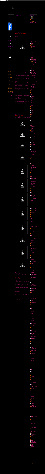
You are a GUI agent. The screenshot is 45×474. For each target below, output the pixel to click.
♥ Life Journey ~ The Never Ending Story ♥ (33, 406)
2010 (31, 463)
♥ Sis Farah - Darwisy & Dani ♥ (34, 195)
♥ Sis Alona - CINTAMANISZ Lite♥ (34, 123)
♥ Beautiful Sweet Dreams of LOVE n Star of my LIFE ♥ (33, 427)
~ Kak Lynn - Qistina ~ (33, 94)
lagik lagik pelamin (32, 400)
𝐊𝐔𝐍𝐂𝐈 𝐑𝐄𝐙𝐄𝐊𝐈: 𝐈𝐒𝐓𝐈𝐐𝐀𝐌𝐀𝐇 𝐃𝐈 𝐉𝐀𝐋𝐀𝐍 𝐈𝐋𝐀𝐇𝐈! (34, 60)
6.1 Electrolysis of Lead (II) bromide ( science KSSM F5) (33, 68)
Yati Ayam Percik (32, 358)
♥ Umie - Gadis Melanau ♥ (33, 48)
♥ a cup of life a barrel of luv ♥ (33, 408)
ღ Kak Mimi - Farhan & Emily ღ (33, 170)
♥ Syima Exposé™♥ (33, 116)
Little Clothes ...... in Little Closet (33, 230)
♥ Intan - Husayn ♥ (32, 308)
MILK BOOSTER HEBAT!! (33, 248)
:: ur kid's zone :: (32, 146)
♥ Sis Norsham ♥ (32, 424)
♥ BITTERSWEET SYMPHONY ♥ (33, 128)
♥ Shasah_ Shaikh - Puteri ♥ (33, 379)
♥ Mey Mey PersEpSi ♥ (33, 423)
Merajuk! (32, 224)
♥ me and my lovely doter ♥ (33, 77)
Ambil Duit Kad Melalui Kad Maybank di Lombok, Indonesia (33, 140)
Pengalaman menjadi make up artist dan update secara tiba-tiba (34, 309)
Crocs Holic (32, 444)
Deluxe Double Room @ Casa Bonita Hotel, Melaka (33, 41)
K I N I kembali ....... (32, 398)
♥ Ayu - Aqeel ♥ (32, 45)
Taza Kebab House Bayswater (33, 79)
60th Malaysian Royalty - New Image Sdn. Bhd (33, 280)
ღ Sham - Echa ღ (32, 137)
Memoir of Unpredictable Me (33, 167)
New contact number (32, 55)
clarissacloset (32, 329)
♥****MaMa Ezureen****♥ (33, 255)
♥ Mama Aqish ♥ (32, 92)
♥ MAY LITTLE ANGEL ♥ (33, 210)
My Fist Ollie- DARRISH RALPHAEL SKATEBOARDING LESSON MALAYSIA (33, 98)
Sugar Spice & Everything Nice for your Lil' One (33, 245)
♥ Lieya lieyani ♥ (32, 253)
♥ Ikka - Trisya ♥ (32, 388)
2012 (31, 462)
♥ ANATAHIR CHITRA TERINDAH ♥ (33, 272)
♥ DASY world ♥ (32, 86)
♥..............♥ (32, 282)
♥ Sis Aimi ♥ (32, 439)
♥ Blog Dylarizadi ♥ (33, 440)
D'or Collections (32, 163)
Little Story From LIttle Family (18, 16)
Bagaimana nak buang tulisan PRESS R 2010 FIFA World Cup (33, 365)
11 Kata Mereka (28, 274)
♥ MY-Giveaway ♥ (32, 320)
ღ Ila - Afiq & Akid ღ (33, 341)
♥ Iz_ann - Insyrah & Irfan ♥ (33, 151)
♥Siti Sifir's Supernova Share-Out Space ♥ (34, 59)
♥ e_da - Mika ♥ (32, 149)
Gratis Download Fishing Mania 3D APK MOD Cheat (33, 75)
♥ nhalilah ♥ (32, 243)
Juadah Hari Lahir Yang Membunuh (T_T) (33, 318)
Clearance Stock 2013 (32, 240)
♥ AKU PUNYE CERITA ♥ (33, 288)
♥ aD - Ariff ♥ (32, 43)
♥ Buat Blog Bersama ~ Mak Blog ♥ (33, 364)
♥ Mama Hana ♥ (32, 446)
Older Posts (29, 298)
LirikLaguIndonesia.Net (11, 93)
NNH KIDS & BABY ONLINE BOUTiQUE (34, 274)
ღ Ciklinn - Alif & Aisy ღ (33, 62)
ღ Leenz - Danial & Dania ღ (33, 434)
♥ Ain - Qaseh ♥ (32, 165)
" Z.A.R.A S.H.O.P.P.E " (33, 70)
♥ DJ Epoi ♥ (32, 235)
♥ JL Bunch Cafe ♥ (33, 441)
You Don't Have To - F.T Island (33, 238)
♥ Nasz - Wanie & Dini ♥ (33, 267)
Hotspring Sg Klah (32, 313)
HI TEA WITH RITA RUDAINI (33, 198)
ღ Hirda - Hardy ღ (33, 120)
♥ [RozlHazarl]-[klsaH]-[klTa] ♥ (34, 416)
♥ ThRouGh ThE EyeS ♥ (33, 415)
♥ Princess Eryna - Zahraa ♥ (33, 306)
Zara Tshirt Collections (33, 311)
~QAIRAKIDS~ (32, 292)
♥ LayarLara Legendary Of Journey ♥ (33, 178)
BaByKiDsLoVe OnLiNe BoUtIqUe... (33, 202)
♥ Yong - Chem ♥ (32, 216)
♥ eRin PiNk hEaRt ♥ (33, 103)
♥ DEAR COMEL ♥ (33, 338)
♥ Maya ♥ (32, 233)
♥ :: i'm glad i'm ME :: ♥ (33, 172)
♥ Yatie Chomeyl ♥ (33, 176)
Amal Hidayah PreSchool (33, 270)
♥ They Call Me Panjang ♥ (33, 261)
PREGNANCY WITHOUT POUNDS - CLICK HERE (33, 382)
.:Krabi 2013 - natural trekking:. (33, 244)
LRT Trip (32, 100)
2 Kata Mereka (27, 21)
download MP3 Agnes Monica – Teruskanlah (10, 96)
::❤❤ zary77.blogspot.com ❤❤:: (34, 192)
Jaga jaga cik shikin (32, 102)
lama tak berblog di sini (33, 334)
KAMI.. (31, 204)
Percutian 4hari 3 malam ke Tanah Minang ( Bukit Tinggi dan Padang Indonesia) (34, 105)
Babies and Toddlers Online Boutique (33, 356)
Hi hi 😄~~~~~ (32, 252)
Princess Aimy (32, 89)
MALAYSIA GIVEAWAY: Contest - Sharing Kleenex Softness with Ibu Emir (34, 286)
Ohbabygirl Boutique (33, 144)
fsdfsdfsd (32, 200)
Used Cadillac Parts (32, 196)
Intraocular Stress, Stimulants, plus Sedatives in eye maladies (34, 222)
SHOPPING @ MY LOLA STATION (33, 420)
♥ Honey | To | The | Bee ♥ (33, 445)
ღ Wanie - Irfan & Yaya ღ (33, 112)
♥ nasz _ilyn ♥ (32, 351)
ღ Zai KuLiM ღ (32, 347)
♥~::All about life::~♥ (33, 361)
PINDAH (32, 392)
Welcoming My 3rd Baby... (33, 242)
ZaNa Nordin (9, 22)
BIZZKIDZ (32, 432)
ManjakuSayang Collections (33, 228)
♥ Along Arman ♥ (32, 263)
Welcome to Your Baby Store (33, 302)
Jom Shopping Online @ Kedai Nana (33, 52)
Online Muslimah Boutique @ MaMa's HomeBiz (34, 259)
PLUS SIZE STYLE (33, 447)
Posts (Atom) (18, 299)
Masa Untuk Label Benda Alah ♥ (33, 66)
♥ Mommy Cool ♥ (32, 185)
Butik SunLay (32, 278)
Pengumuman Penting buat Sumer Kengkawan (20, 33)
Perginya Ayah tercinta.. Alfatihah (33, 107)
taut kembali (32, 352)
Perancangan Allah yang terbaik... (33, 277)
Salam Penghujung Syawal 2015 (33, 181)
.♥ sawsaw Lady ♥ (32, 405)
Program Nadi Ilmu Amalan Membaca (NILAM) (33, 53)
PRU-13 (31, 250)
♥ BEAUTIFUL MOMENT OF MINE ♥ (33, 221)
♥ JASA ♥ (32, 304)
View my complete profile (33, 22)
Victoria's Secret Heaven (33, 190)
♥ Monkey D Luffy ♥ (33, 377)
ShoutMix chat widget (32, 38)
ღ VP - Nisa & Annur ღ (33, 403)
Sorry (31, 157)
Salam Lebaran (32, 354)
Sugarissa (32, 375)
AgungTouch (32, 399)
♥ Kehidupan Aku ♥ (33, 401)
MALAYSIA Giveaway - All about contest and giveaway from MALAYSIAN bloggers (33, 285)
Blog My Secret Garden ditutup (33, 344)
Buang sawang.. (32, 340)
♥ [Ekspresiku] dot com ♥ (33, 208)
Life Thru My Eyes (22, 3)
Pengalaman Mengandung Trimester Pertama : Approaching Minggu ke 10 (33, 184)
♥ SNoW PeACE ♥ (32, 188)
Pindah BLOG (32, 394)
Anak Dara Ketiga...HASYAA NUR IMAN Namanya (33, 152)
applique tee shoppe (33, 257)
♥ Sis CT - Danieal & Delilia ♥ (34, 386)
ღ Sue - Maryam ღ (33, 90)
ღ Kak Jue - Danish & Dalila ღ (33, 353)
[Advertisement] (20, 27)
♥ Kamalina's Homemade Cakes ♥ (33, 330)
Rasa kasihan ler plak (32, 378)
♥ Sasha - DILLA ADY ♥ (33, 433)
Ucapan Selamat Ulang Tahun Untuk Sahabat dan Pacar (33, 133)
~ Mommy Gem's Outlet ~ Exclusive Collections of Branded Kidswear (33, 431)
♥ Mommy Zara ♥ (32, 96)
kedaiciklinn (32, 132)
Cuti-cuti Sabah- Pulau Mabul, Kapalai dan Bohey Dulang (33, 126)
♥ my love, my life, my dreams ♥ (34, 206)
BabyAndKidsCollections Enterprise (33, 135)
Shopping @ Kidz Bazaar (33, 442)
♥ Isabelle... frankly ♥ (33, 130)
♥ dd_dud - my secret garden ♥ (33, 343)
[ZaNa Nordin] (10, 30)
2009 (31, 467)
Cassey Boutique (32, 110)
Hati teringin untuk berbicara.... (33, 254)
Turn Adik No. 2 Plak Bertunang (19, 115)
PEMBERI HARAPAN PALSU (33, 91)
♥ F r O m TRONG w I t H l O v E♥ (34, 333)
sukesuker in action (32, 360)
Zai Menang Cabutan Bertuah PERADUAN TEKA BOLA (33, 348)
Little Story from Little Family (33, 412)
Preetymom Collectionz (33, 314)
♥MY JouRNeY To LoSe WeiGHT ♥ (33, 156)
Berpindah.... (32, 390)
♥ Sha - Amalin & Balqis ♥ (33, 339)
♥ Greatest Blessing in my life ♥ (34, 422)
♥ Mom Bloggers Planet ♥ (33, 64)
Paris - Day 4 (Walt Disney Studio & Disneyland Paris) (33, 121)
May (32, 464)
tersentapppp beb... (32, 296)
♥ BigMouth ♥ (32, 290)
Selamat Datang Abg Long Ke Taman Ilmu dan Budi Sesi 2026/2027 (33, 46)
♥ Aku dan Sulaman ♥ (33, 212)
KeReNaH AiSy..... (32, 396)
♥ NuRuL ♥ (32, 371)
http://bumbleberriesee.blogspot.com (34, 443)
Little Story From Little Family (22, 41)
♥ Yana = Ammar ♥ (33, 108)
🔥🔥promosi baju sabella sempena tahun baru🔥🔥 (33, 84)
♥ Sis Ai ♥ (32, 114)
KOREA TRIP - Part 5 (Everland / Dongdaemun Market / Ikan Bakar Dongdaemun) (34, 82)
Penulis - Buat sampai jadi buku (33, 73)
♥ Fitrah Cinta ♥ (32, 125)
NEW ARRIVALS (32, 246)
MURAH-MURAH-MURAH (33, 350)
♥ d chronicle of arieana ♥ (33, 428)
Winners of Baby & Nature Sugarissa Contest (33, 376)
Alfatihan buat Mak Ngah (18, 277)
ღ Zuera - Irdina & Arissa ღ (33, 436)
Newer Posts (16, 298)
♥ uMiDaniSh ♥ (32, 106)
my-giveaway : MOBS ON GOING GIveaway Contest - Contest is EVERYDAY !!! (33, 321)
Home (22, 298)
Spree (31, 275)
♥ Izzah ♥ (32, 369)
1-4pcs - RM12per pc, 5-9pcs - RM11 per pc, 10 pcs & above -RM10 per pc (33, 232)
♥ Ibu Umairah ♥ (32, 327)
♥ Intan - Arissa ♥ (32, 218)
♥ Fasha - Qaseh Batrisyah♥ (33, 323)
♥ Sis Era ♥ (32, 204)
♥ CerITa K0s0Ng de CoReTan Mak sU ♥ (33, 72)
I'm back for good (32, 179)
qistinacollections (32, 294)
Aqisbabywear (32, 265)
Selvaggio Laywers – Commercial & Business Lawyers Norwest (33, 87)
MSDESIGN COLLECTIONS (34, 214)
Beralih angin (32, 316)
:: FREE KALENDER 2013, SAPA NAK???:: (33, 268)
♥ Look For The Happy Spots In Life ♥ (33, 118)
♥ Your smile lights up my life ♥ (34, 451)
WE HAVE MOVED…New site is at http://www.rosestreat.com (34, 367)
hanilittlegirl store (32, 300)
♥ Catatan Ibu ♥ (32, 316)
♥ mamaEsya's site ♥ (33, 390)
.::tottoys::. (32, 158)
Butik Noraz (32, 384)
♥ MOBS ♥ (32, 435)
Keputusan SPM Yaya (33, 50)
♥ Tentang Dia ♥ (32, 142)
